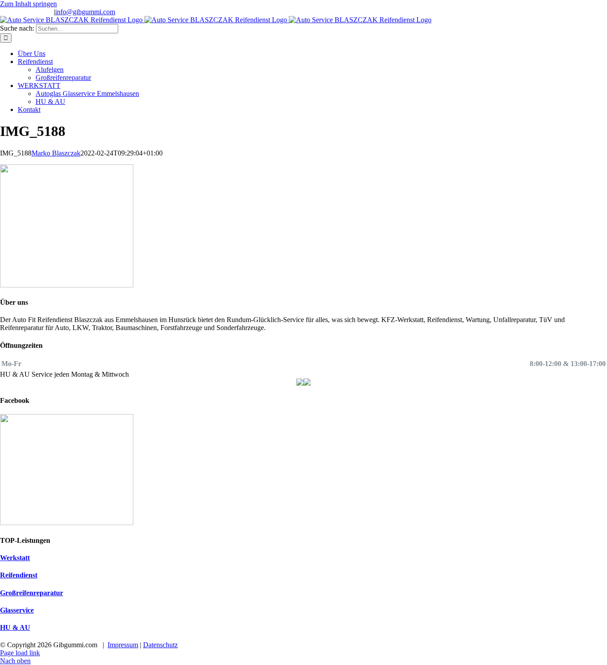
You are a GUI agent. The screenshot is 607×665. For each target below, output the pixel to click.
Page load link (20, 653)
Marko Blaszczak (56, 153)
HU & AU (15, 627)
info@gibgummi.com (85, 12)
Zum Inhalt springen (28, 4)
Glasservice (17, 610)
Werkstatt (15, 557)
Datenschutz (160, 645)
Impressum (123, 645)
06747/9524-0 (33, 12)
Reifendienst (18, 575)
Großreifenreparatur (31, 593)
